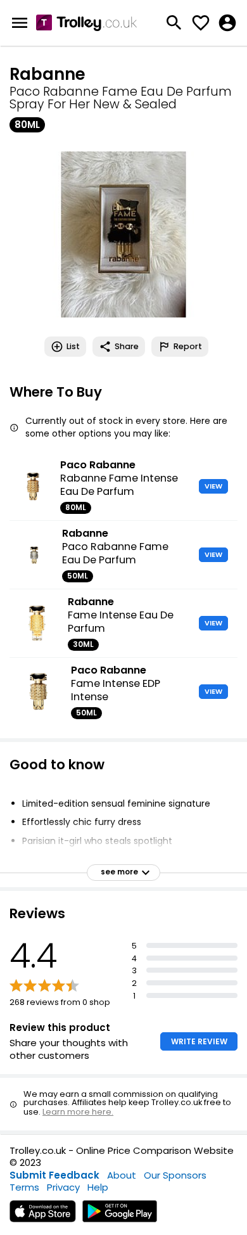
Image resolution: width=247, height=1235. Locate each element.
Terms (24, 1187)
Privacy (63, 1187)
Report (188, 346)
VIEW (213, 486)
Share (127, 346)
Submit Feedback (54, 1175)
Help (97, 1187)
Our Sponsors (175, 1175)
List (73, 346)
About (121, 1175)
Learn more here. (77, 1112)
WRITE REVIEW (199, 1041)
